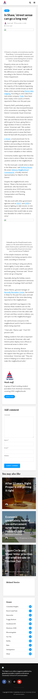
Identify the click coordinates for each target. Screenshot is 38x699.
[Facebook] (4, 682)
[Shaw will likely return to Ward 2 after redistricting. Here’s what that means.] (10, 603)
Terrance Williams (13, 504)
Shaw (6, 10)
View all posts (9, 396)
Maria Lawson (12, 571)
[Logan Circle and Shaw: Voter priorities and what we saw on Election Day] (19, 560)
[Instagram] (14, 682)
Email (6, 448)
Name (6, 440)
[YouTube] (19, 682)
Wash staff (10, 23)
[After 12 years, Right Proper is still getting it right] (19, 493)
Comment (7, 415)
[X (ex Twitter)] (9, 682)
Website (6, 455)
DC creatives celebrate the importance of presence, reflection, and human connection (24, 616)
